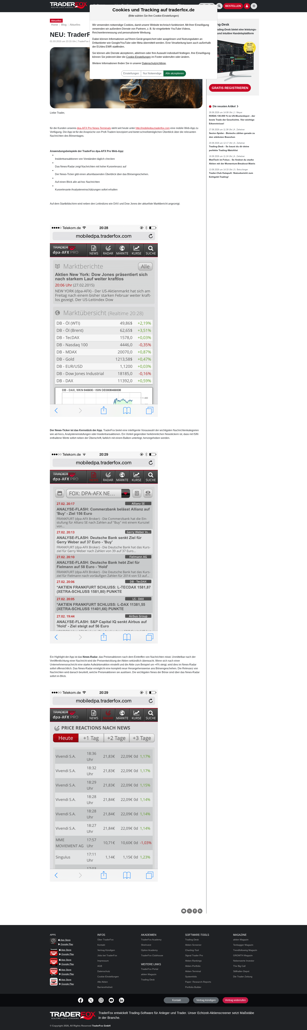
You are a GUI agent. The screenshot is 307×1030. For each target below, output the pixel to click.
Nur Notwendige (152, 73)
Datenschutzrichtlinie (154, 63)
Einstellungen (131, 73)
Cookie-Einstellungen (138, 57)
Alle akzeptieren (174, 73)
